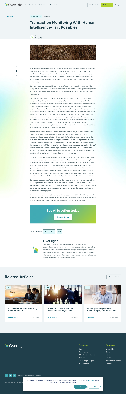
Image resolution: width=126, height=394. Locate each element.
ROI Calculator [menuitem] (84, 364)
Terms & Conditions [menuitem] (10, 382)
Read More (12, 318)
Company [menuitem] (110, 345)
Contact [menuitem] (109, 364)
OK (80, 386)
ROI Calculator (93, 5)
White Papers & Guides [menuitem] (87, 355)
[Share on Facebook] (17, 71)
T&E (59, 231)
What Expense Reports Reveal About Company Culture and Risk (101, 309)
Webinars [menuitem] (82, 358)
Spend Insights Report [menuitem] (86, 361)
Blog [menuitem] (80, 349)
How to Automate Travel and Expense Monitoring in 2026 (60, 309)
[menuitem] (6, 375)
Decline (94, 386)
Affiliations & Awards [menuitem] (113, 361)
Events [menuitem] (108, 358)
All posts (10, 16)
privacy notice (91, 380)
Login (117, 5)
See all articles (114, 277)
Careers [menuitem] (108, 352)
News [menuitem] (108, 355)
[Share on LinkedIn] (17, 66)
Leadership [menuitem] (110, 349)
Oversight (50, 241)
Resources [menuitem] (83, 345)
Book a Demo (107, 5)
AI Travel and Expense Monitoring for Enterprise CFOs (22, 309)
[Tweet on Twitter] (17, 76)
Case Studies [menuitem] (83, 352)
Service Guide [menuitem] (20, 382)
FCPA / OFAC (36, 16)
